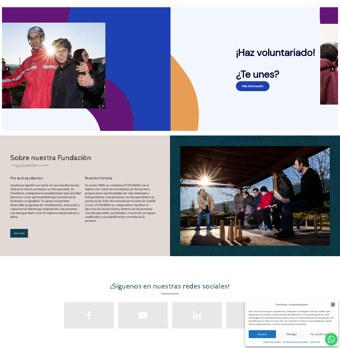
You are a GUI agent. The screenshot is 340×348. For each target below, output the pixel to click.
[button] (333, 304)
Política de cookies (272, 341)
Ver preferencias (321, 334)
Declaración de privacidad (295, 341)
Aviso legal (315, 341)
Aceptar (262, 334)
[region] (170, 69)
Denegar (292, 334)
